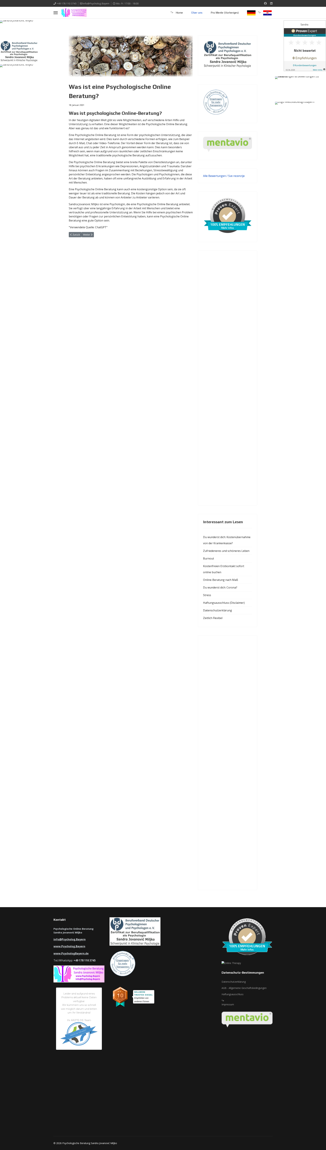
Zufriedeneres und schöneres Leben (226, 551)
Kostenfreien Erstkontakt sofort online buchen (223, 569)
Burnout (208, 558)
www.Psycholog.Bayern (69, 946)
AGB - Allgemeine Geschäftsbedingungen (244, 988)
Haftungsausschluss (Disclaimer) (224, 603)
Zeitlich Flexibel (212, 618)
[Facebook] (265, 3)
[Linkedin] (271, 3)
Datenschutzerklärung (217, 610)
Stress (207, 595)
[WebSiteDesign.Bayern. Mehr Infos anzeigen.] (300, 110)
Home (179, 12)
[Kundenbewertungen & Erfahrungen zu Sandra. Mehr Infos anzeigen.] (305, 45)
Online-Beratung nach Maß (220, 580)
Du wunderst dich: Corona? (220, 587)
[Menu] (55, 12)
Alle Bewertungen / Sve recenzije (224, 176)
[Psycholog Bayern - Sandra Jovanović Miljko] (25, 28)
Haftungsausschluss (232, 994)
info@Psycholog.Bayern (96, 3)
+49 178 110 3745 (66, 3)
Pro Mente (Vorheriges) (225, 12)
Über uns (196, 12)
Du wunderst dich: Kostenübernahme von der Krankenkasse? (226, 540)
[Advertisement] (227, 378)
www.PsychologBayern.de (71, 953)
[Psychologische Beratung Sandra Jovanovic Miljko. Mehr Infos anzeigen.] (300, 83)
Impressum (228, 1004)
